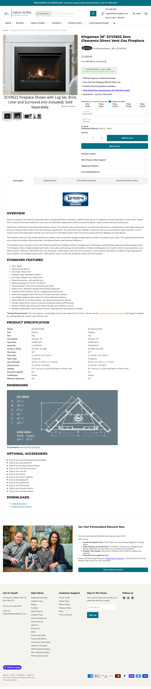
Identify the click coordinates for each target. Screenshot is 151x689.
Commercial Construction (40, 642)
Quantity (84, 133)
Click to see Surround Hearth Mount (24, 465)
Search (5, 675)
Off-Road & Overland (39, 656)
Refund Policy (64, 604)
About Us (34, 625)
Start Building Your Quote (113, 570)
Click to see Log (27, 460)
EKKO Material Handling (40, 649)
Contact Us (35, 628)
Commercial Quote (38, 635)
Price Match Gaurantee (86, 180)
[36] (7, 116)
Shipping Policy (50, 180)
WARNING (35, 447)
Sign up (92, 615)
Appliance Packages (39, 645)
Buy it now (114, 146)
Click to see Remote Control (21, 488)
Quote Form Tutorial (114, 558)
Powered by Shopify (10, 680)
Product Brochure (19, 503)
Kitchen (34, 604)
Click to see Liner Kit (17, 471)
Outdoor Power (37, 615)
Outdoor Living (37, 601)
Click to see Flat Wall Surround (22, 468)
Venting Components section (111, 313)
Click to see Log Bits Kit (19, 482)
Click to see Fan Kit (17, 474)
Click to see (20, 463)
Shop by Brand (37, 621)
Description (18, 180)
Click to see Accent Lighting (21, 477)
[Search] (93, 13)
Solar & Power (36, 611)
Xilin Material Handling (40, 652)
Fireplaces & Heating (39, 597)
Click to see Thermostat (19, 485)
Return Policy (64, 601)
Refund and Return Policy (127, 180)
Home (5, 30)
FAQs (33, 632)
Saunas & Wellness (38, 618)
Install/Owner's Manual (21, 506)
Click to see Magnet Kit (19, 480)
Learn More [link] (121, 101)
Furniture (34, 608)
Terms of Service (65, 615)
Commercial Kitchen (39, 639)
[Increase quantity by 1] (102, 138)
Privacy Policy (64, 597)
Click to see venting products (21, 491)
